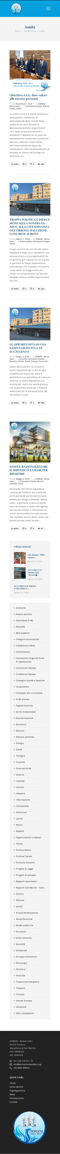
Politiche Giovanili (25, 862)
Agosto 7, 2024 (23, 239)
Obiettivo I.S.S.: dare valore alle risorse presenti (28, 97)
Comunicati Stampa (33, 106)
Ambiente (21, 608)
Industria (20, 793)
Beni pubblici (23, 633)
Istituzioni (21, 812)
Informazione (23, 799)
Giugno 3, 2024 (22, 357)
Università (21, 1007)
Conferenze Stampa (26, 674)
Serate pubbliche (24, 925)
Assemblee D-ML (24, 620)
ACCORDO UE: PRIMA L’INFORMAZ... (25, 587)
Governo (20, 774)
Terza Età (20, 975)
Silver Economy (24, 938)
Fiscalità (20, 762)
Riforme (20, 900)
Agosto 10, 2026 (21, 592)
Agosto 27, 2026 (35, 561)
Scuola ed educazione (27, 912)
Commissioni (23, 652)
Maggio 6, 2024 (22, 479)
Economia (21, 724)
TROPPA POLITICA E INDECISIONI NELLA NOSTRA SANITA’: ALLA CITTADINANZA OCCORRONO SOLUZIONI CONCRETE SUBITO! (30, 227)
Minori (19, 825)
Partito (19, 843)
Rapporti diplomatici (26, 881)
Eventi (19, 749)
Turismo (20, 994)
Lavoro (19, 818)
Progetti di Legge (24, 869)
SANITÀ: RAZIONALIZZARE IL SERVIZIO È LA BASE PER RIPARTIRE (29, 470)
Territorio (20, 969)
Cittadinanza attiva (25, 645)
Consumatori (22, 686)
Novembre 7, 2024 (24, 104)
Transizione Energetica (27, 982)
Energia (20, 743)
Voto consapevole (25, 1013)
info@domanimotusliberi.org (27, 1064)
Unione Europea (24, 1000)
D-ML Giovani (22, 699)
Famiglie (20, 756)
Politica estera (23, 850)
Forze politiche (23, 768)
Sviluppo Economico (39, 361)
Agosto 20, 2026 (35, 579)
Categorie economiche (27, 639)
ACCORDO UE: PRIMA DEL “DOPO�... (35, 572)
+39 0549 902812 (21, 1068)
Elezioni (20, 730)
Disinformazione (24, 718)
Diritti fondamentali (26, 712)
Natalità (20, 831)
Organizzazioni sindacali (29, 837)
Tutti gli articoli (30, 31)
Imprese (20, 781)
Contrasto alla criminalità (29, 693)
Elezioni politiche (17, 361)
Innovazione (22, 806)
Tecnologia (21, 963)
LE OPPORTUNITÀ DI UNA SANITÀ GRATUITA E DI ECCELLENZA (28, 348)
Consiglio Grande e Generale (30, 680)
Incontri (20, 787)
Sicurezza (21, 931)
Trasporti (20, 988)
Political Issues (24, 856)
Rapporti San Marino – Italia (30, 887)
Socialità (20, 944)
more (16, 164)
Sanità (19, 108)
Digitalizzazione (24, 705)
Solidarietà (21, 950)
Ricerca (20, 894)
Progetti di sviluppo (26, 875)
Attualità (23, 359)
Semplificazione (24, 919)
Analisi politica (26, 241)
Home (17, 31)
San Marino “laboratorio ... (37, 556)
